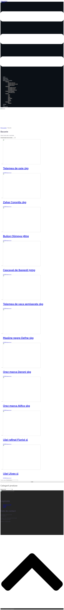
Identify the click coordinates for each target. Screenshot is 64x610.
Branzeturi (10, 98)
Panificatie (7, 101)
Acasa (4, 76)
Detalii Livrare (5, 79)
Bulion (9, 99)
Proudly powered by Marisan (7, 608)
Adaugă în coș (9, 172)
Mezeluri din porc (11, 82)
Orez (9, 94)
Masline (9, 100)
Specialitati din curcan (12, 89)
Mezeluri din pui (11, 85)
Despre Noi (5, 78)
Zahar (9, 97)
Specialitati (8, 86)
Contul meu (5, 106)
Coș (4, 105)
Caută (32, 481)
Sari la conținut (3, 1)
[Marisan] (2, 2)
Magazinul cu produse (7, 80)
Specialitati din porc (12, 87)
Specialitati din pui (11, 88)
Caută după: (3, 480)
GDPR (4, 507)
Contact (4, 104)
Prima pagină (3, 128)
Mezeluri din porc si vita (13, 84)
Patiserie (9, 103)
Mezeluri (7, 81)
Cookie (4, 506)
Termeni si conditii (7, 504)
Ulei (9, 95)
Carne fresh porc (11, 92)
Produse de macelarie (10, 91)
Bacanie (7, 93)
